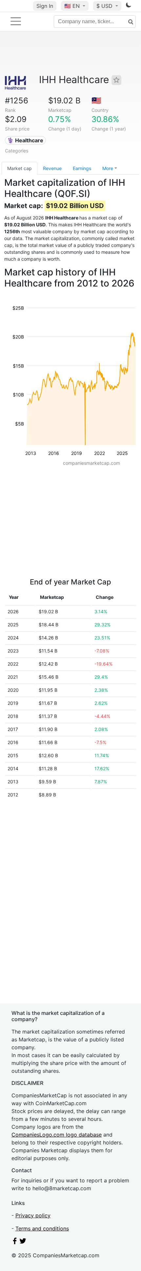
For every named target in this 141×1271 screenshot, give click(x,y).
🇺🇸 (72, 6)
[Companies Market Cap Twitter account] (23, 1242)
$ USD (105, 6)
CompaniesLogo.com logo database (56, 1134)
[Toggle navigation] (15, 21)
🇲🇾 (96, 100)
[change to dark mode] (128, 6)
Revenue (52, 168)
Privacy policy (32, 1215)
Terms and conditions (42, 1228)
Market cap (19, 168)
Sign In (44, 6)
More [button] (107, 168)
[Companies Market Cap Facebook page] (14, 1242)
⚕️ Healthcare (25, 140)
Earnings (82, 168)
